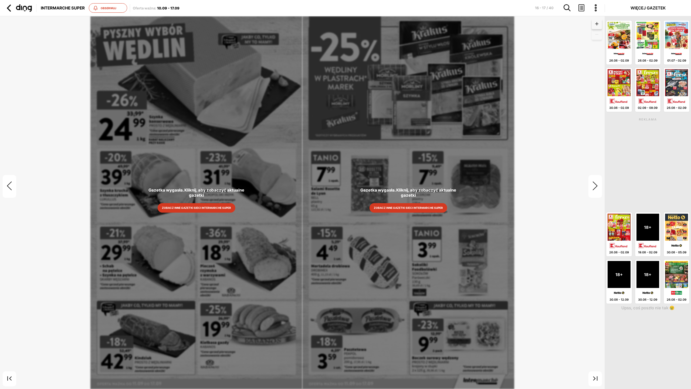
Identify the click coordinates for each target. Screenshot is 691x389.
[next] (595, 186)
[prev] (9, 186)
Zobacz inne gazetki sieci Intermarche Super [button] (196, 207)
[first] (9, 379)
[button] (18, 8)
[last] (595, 379)
